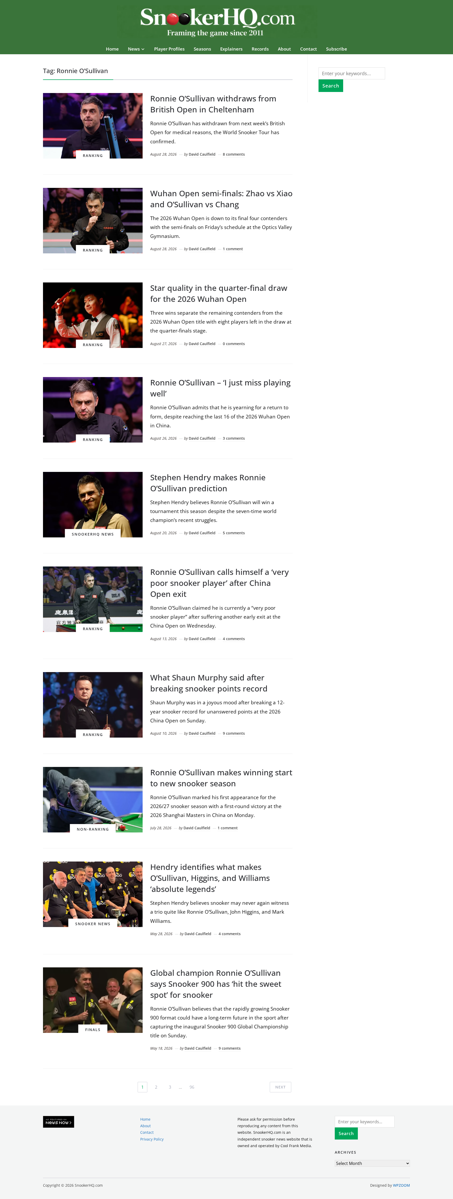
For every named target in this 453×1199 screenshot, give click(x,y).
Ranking (93, 155)
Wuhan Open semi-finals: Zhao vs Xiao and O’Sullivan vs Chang (221, 199)
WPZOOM (401, 1185)
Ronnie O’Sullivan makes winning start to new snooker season (221, 778)
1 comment (233, 248)
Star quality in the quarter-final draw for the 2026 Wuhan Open (218, 293)
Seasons (202, 49)
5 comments (234, 532)
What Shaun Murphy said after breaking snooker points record (209, 683)
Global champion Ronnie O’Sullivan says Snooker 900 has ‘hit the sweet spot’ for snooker (215, 983)
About (284, 49)
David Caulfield (202, 154)
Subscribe (336, 49)
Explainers (231, 49)
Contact (308, 49)
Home (112, 49)
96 (192, 1087)
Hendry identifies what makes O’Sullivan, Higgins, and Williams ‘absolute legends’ (210, 878)
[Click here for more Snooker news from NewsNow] (58, 1122)
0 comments (234, 343)
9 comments (234, 733)
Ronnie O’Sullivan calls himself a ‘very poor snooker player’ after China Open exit (219, 582)
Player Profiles (169, 49)
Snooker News (93, 923)
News (134, 49)
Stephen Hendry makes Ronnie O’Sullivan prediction (208, 483)
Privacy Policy (152, 1139)
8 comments (234, 154)
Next (280, 1086)
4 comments (234, 638)
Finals (93, 1029)
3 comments (234, 438)
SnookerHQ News (93, 534)
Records (260, 49)
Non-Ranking (93, 829)
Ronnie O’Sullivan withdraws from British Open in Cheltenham (213, 104)
